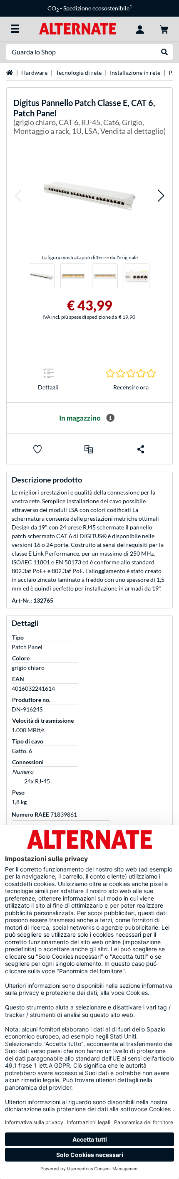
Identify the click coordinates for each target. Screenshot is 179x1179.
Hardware (34, 72)
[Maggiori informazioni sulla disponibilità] (110, 418)
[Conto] (140, 28)
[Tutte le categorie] (15, 28)
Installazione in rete (135, 72)
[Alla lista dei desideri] (37, 449)
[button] (18, 196)
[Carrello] (164, 28)
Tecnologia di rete (79, 72)
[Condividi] (140, 449)
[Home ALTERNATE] (77, 28)
